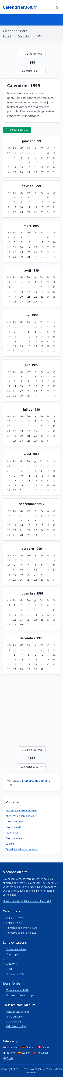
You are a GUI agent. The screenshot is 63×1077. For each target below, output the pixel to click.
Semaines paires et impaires (22, 849)
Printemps (12, 954)
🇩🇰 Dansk (43, 1047)
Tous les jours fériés (17, 990)
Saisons (10, 843)
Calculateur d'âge (16, 1026)
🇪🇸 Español (24, 1052)
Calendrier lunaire (15, 838)
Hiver (9, 968)
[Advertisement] (31, 710)
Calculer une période (17, 1011)
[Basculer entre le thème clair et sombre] (57, 7)
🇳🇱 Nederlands (11, 1047)
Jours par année (15, 973)
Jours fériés (12, 832)
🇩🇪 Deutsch (28, 1047)
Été (8, 959)
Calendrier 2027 (14, 827)
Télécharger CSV (19, 129)
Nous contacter (11, 901)
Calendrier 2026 (14, 821)
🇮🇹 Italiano (9, 1052)
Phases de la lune (16, 949)
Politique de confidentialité (36, 901)
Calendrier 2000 (29, 70)
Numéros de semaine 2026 (21, 810)
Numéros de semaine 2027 (21, 816)
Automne (11, 963)
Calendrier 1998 (34, 53)
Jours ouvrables (15, 1016)
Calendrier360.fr (20, 7)
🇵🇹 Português (40, 1052)
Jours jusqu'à (13, 1021)
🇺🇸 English (8, 1058)
